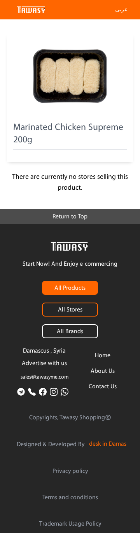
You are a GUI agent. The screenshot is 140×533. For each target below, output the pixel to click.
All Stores (70, 309)
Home (102, 355)
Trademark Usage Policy (70, 523)
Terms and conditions (70, 497)
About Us (103, 370)
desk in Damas (107, 443)
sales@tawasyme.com (44, 377)
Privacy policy (70, 470)
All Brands (70, 331)
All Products (70, 287)
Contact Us (103, 386)
